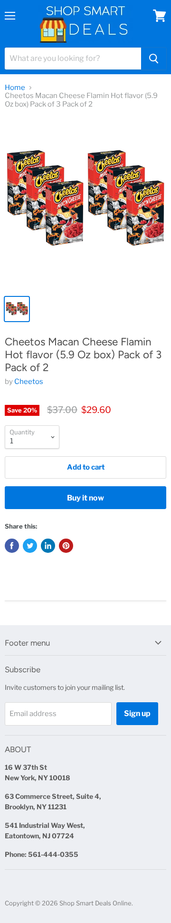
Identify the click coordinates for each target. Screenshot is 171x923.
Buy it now (85, 497)
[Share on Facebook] (12, 546)
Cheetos (28, 381)
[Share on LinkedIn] (48, 546)
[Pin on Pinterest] (66, 546)
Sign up (137, 713)
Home (15, 88)
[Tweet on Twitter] (30, 546)
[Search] (153, 58)
